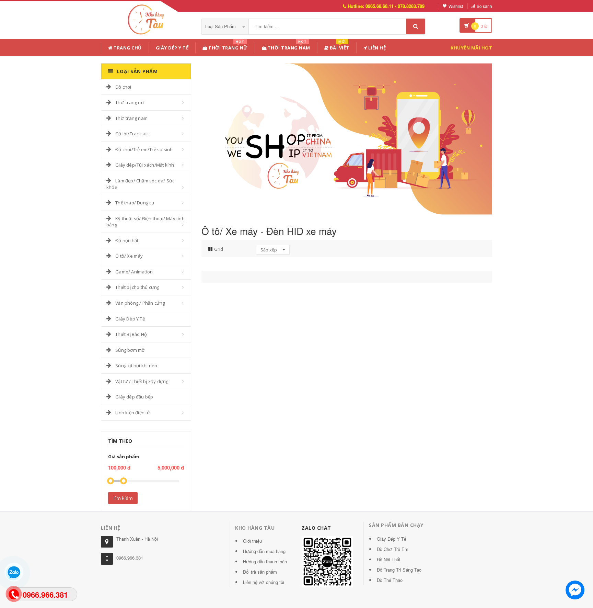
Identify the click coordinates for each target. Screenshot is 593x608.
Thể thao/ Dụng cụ (134, 203)
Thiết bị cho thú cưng (137, 287)
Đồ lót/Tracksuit (132, 134)
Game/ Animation (134, 272)
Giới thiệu (252, 541)
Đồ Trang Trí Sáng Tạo (399, 569)
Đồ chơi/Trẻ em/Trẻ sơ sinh (144, 149)
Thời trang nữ (129, 102)
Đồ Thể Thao (390, 580)
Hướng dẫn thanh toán (265, 561)
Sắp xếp (269, 250)
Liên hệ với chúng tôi (263, 582)
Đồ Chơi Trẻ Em (392, 549)
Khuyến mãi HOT (471, 48)
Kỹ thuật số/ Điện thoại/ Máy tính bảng (145, 221)
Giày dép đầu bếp (134, 397)
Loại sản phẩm (221, 26)
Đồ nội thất (126, 240)
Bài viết (338, 46)
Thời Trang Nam (288, 46)
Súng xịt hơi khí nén (136, 365)
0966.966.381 (129, 557)
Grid (218, 249)
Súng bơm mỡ (129, 350)
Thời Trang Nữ (227, 46)
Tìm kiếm (123, 498)
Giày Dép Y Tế (172, 48)
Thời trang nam (131, 118)
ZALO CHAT (316, 528)
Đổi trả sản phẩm (260, 571)
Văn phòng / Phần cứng (140, 303)
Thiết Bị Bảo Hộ (131, 334)
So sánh (484, 6)
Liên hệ (376, 48)
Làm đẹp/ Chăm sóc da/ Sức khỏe (140, 184)
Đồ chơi (123, 87)
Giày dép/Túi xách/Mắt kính (144, 165)
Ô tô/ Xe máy (129, 256)
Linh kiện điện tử (132, 412)
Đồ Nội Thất (388, 559)
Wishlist (456, 6)
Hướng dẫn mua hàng (264, 551)
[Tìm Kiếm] (415, 26)
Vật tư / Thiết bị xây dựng (141, 381)
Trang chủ (127, 48)
